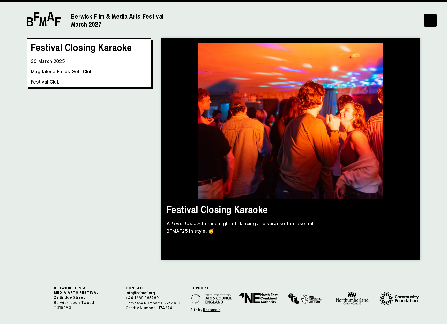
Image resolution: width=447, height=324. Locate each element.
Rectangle (211, 309)
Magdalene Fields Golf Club (62, 71)
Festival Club (45, 82)
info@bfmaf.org (140, 293)
